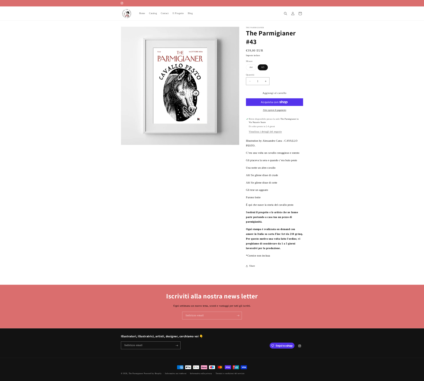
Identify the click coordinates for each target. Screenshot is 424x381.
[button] (285, 13)
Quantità (250, 74)
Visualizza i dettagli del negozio (265, 131)
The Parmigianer (136, 373)
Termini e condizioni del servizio (230, 373)
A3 (262, 67)
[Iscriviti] (238, 315)
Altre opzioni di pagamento (274, 110)
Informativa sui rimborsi (175, 373)
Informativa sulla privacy (201, 373)
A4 (252, 68)
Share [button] (252, 266)
